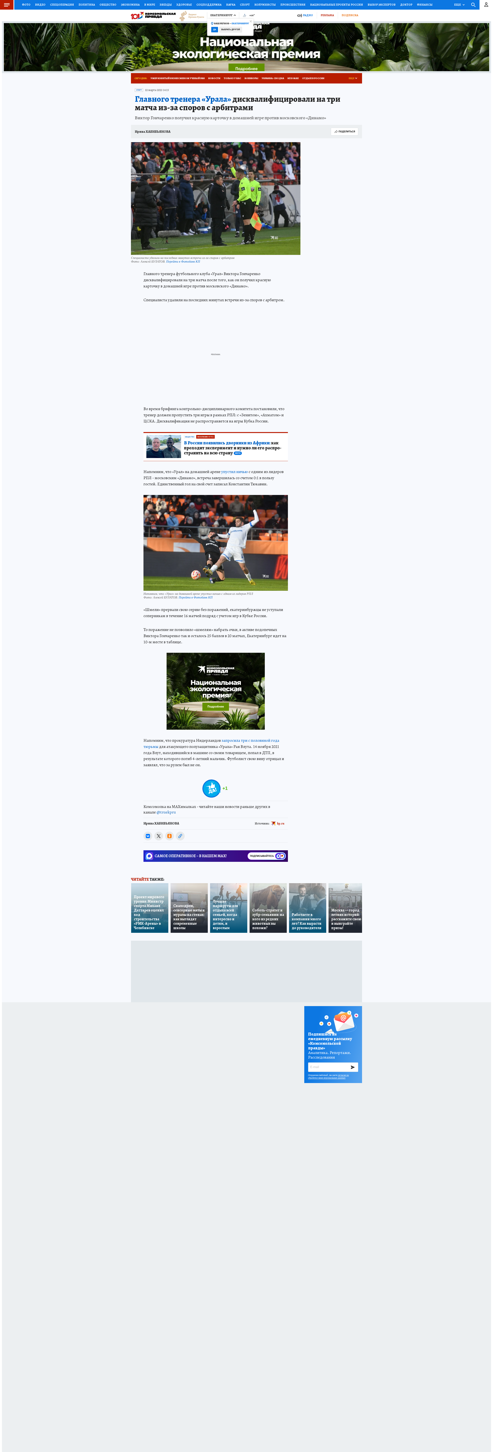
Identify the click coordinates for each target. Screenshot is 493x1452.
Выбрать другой (230, 29)
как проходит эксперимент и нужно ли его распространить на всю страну (232, 448)
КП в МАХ (293, 78)
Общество (108, 5)
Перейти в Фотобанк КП (183, 261)
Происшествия (292, 5)
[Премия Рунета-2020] (190, 15)
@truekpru (166, 812)
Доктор (406, 5)
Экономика (130, 5)
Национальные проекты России (336, 5)
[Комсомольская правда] (153, 15)
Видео (40, 5)
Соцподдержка (208, 5)
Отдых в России (313, 78)
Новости (214, 78)
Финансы (425, 5)
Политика (87, 5)
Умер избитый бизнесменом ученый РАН (178, 78)
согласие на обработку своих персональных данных (328, 1076)
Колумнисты (265, 5)
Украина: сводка (273, 78)
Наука (230, 5)
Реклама (327, 15)
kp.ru (280, 823)
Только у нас (232, 78)
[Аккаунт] (486, 5)
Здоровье (184, 5)
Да (214, 29)
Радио (308, 15)
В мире (149, 5)
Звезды (166, 5)
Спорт (245, 5)
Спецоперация (62, 5)
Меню (6, 5)
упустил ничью (234, 472)
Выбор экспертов (382, 5)
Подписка (350, 15)
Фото (26, 5)
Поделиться (347, 131)
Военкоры (251, 78)
